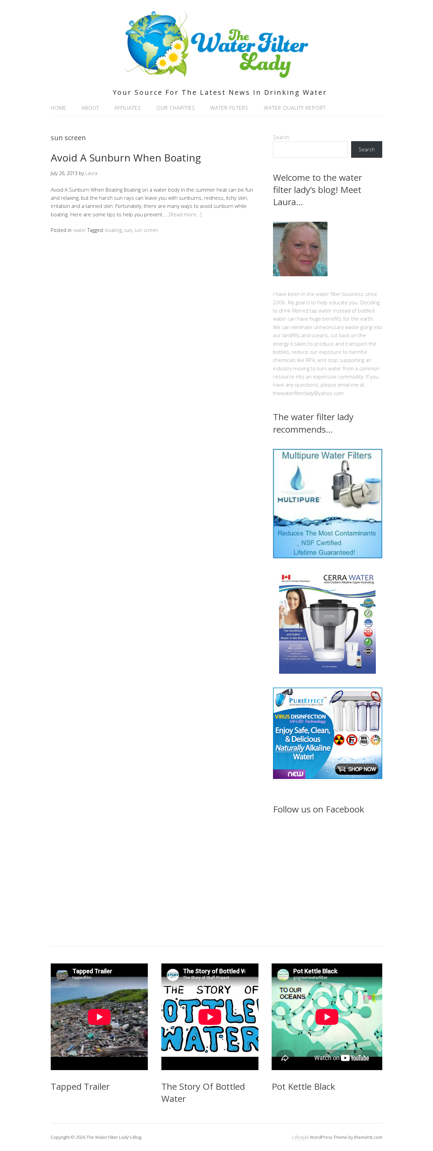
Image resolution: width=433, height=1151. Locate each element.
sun (128, 230)
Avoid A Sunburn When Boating (126, 158)
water (80, 230)
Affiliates (127, 107)
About (90, 107)
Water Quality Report (295, 107)
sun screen (146, 230)
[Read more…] (185, 214)
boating (113, 230)
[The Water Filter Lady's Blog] (217, 74)
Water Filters (229, 107)
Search (281, 137)
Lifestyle (300, 1137)
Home (58, 107)
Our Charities (175, 107)
